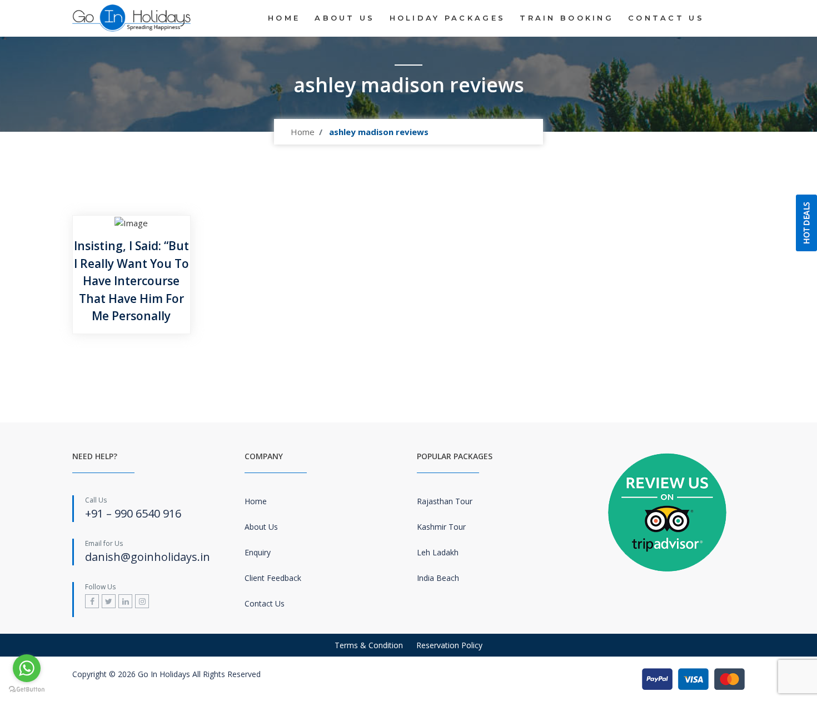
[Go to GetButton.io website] (26, 689)
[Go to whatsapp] (27, 668)
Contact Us (666, 17)
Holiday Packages (448, 17)
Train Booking (567, 17)
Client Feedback (273, 578)
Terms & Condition (369, 645)
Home (284, 17)
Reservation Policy (449, 645)
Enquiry (258, 552)
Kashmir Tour (441, 526)
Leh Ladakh (438, 552)
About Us (345, 17)
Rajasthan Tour (444, 501)
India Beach (438, 578)
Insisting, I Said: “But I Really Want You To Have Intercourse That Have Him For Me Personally (131, 281)
